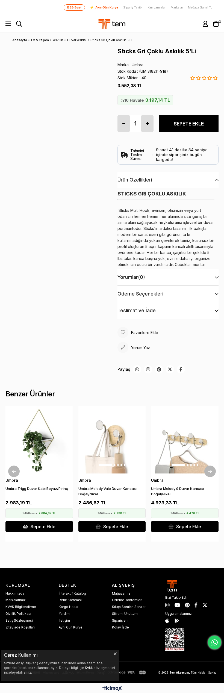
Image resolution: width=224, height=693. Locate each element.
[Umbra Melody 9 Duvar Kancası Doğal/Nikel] (185, 440)
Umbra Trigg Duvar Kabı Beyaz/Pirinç (36, 488)
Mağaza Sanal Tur (201, 7)
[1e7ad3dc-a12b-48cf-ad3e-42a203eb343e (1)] (174, 639)
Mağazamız (121, 593)
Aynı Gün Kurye (104, 7)
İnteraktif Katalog (72, 593)
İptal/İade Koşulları (20, 627)
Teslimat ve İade (136, 310)
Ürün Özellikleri (134, 180)
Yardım (64, 614)
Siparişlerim (121, 620)
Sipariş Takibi (133, 7)
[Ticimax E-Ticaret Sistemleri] (112, 689)
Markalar (177, 7)
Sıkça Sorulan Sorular (129, 607)
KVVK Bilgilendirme (20, 607)
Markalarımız (15, 600)
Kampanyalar (157, 7)
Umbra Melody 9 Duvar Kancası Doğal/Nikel (177, 491)
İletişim (64, 620)
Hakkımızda (14, 593)
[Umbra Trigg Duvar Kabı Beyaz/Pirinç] (39, 440)
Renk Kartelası (70, 600)
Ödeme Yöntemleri (127, 600)
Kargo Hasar (68, 607)
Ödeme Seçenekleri (140, 294)
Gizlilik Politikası (18, 614)
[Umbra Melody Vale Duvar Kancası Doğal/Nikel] (112, 440)
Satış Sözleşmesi (19, 620)
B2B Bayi (74, 7)
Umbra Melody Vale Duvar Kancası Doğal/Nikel (107, 491)
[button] (32, 465)
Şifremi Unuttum (125, 614)
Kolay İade (120, 627)
